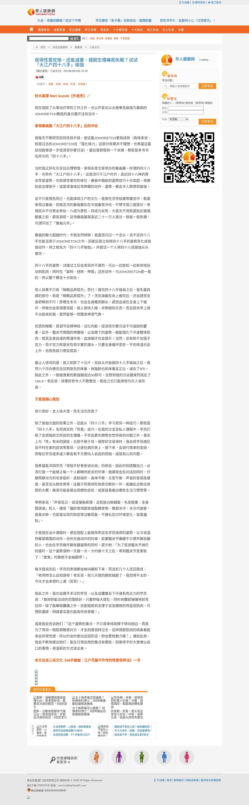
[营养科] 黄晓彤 (204, 102)
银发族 (119, 760)
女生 (186, 760)
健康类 (78, 47)
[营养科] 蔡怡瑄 (184, 102)
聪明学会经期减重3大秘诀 (67, 730)
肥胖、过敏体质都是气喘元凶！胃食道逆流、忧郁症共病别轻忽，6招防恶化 (50, 714)
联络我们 (179, 780)
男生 (164, 760)
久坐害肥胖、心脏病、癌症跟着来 (72, 726)
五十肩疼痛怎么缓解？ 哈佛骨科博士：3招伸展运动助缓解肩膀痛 (89, 711)
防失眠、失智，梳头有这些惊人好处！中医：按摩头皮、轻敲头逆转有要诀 (127, 714)
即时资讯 (200, 2)
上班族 (96, 760)
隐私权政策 (192, 780)
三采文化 (94, 47)
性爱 (72, 84)
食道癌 (108, 38)
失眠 (58, 84)
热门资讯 (216, 2)
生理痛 (81, 84)
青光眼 (99, 38)
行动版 (185, 2)
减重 (50, 84)
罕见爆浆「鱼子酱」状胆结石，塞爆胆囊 (124, 20)
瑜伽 (65, 84)
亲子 (141, 760)
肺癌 (116, 38)
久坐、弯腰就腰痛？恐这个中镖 (59, 20)
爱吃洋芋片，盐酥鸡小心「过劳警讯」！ (188, 20)
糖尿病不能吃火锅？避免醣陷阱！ (133, 726)
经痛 (92, 38)
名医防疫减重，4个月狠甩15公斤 (71, 734)
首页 (43, 47)
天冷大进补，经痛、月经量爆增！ (133, 730)
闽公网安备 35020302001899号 (48, 790)
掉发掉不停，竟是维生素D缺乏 (131, 734)
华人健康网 (42, 12)
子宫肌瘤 (125, 38)
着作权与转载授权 (211, 780)
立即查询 (207, 86)
